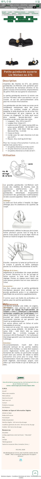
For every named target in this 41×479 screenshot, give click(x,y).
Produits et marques (9, 19)
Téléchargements (23, 19)
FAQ (3, 438)
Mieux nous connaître (8, 394)
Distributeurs (6, 408)
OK (35, 7)
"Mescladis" (29, 17)
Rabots (14, 13)
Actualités (5, 433)
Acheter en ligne (7, 414)
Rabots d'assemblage (24, 13)
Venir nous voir (6, 401)
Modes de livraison (7, 416)
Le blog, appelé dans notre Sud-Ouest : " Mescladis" (17, 436)
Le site (10, 11)
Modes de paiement (7, 421)
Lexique (4, 440)
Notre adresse (6, 396)
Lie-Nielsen (31, 11)
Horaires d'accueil (7, 399)
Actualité (11, 17)
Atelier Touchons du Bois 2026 (24, 21)
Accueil (4, 392)
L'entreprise (20, 17)
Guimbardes (35, 13)
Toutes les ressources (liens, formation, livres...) (15, 445)
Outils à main (6, 13)
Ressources (34, 19)
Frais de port (6, 418)
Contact (10, 21)
